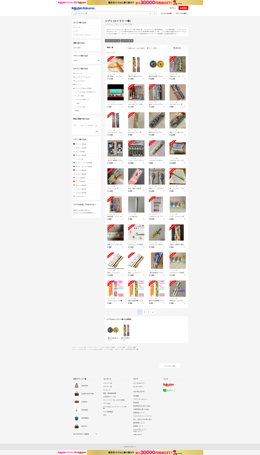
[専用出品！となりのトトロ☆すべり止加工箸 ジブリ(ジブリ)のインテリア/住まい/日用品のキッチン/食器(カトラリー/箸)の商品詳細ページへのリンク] (178, 289)
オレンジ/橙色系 (81, 185)
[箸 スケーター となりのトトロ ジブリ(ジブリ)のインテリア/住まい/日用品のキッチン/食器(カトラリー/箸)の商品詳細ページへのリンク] (178, 176)
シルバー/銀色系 (81, 189)
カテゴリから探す (166, 13)
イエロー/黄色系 (81, 174)
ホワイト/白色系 (81, 148)
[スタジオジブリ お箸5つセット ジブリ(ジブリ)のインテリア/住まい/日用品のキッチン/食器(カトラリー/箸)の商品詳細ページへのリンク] (136, 92)
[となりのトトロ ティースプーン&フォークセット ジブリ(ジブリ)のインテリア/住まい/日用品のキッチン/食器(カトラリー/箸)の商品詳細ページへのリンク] (157, 204)
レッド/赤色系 (80, 181)
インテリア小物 (80, 107)
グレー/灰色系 (80, 152)
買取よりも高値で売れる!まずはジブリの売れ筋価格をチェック (84, 212)
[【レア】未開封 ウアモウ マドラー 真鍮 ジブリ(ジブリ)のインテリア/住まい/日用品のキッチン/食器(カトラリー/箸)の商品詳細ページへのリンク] (115, 148)
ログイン (173, 8)
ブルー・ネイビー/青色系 (84, 166)
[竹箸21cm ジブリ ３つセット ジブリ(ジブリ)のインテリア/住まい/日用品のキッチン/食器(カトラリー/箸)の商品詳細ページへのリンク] (178, 64)
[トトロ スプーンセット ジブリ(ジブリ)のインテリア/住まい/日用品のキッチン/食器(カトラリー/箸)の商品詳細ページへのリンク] (136, 148)
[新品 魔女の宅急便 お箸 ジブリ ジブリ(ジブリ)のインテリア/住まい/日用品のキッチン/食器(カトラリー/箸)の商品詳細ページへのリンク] (136, 176)
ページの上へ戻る (170, 366)
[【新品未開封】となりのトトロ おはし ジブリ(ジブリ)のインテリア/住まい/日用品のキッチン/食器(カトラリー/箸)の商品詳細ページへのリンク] (157, 260)
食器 (78, 103)
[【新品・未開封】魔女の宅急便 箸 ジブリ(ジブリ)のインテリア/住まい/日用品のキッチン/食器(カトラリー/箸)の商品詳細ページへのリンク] (178, 232)
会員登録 (183, 8)
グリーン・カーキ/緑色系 (84, 163)
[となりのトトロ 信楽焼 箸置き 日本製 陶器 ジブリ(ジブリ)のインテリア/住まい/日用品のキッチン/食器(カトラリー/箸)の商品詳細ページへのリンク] (136, 232)
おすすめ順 (140, 48)
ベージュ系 (79, 159)
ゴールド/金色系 (81, 193)
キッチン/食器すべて (83, 99)
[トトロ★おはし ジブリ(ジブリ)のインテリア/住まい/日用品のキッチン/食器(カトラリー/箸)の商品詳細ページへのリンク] (136, 204)
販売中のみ (132, 48)
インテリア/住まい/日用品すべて (85, 92)
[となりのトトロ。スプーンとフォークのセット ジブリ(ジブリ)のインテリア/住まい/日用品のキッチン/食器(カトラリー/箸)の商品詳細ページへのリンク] (178, 148)
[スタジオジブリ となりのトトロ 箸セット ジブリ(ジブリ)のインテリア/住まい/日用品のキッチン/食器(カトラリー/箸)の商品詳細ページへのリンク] (115, 120)
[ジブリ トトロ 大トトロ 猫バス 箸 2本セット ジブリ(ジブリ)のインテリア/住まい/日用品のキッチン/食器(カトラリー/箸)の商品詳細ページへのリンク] (115, 176)
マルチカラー (80, 196)
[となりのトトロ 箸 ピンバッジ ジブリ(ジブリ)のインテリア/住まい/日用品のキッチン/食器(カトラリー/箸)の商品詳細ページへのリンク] (157, 232)
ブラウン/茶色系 (81, 155)
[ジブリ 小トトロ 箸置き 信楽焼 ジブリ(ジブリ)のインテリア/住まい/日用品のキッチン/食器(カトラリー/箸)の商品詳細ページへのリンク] (178, 204)
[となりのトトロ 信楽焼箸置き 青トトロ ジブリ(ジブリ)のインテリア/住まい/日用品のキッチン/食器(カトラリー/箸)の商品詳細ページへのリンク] (178, 260)
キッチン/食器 (79, 96)
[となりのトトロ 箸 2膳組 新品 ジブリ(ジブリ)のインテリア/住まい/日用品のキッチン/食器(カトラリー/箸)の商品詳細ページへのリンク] (178, 92)
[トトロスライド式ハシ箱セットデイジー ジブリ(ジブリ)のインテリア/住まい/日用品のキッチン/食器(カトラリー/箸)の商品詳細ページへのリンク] (157, 148)
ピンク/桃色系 (80, 178)
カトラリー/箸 (125, 41)
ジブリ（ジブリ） (111, 41)
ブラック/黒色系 (81, 144)
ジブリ (75, 60)
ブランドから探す (181, 13)
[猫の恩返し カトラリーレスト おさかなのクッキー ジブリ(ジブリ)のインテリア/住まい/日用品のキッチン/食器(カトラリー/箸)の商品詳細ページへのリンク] (115, 64)
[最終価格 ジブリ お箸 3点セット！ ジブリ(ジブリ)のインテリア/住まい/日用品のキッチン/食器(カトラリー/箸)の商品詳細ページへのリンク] (115, 204)
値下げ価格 (76, 48)
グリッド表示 (152, 48)
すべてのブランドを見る (81, 434)
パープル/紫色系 (81, 170)
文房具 (77, 110)
